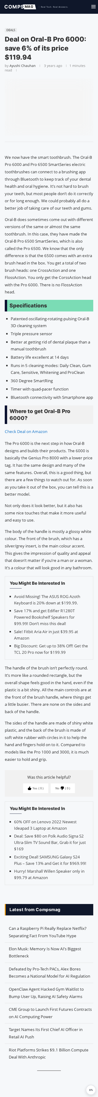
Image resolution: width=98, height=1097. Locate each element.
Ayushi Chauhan (23, 65)
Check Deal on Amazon (26, 431)
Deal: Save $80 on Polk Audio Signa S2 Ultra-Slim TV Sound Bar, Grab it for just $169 (50, 842)
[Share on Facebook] (46, 148)
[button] (91, 1090)
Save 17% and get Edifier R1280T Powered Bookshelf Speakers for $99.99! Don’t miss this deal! (44, 617)
